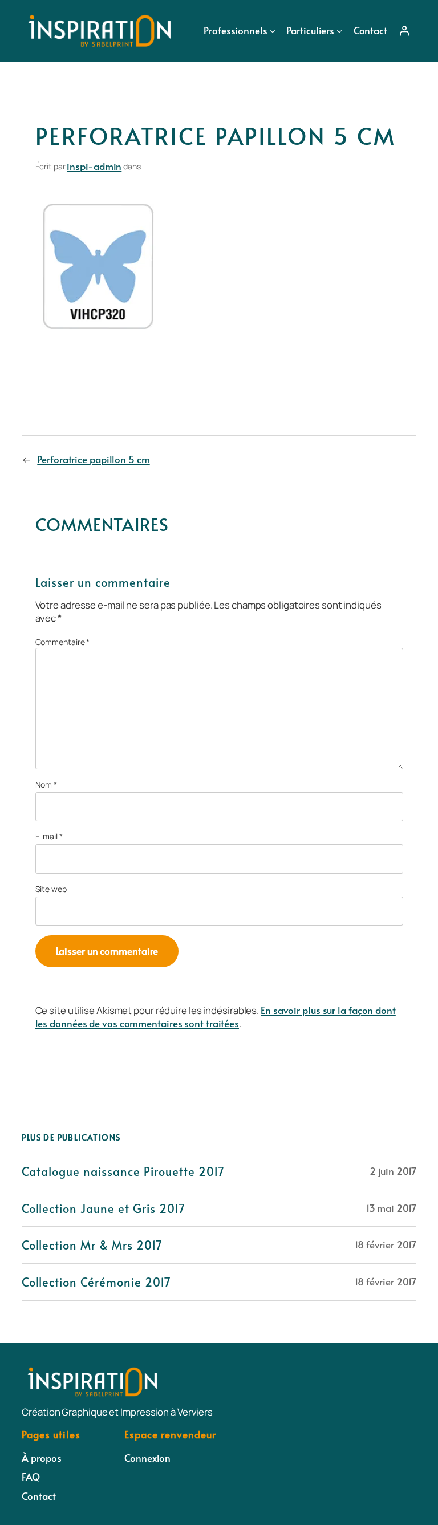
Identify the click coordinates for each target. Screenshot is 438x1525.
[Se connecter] (404, 31)
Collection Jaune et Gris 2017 (103, 1208)
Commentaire (62, 641)
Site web (51, 888)
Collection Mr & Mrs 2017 (92, 1245)
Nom (46, 784)
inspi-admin (94, 166)
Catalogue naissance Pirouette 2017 (123, 1171)
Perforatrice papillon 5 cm (93, 459)
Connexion (147, 1458)
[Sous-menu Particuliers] (339, 31)
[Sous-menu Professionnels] (272, 31)
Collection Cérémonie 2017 (96, 1282)
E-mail (49, 836)
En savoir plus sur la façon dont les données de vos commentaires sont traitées (215, 1017)
